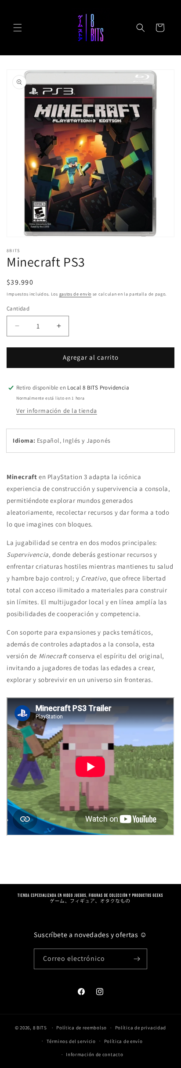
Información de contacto (94, 1054)
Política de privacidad (140, 1028)
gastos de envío (75, 294)
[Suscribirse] (137, 959)
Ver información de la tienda (56, 411)
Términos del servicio (71, 1041)
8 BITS (40, 1028)
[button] (17, 27)
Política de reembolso (81, 1028)
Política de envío (123, 1041)
